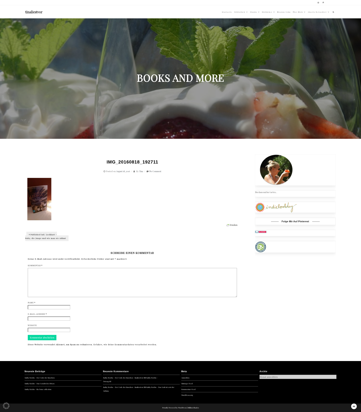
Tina (141, 171)
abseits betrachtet (317, 12)
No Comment (155, 171)
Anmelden (185, 378)
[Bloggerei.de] (260, 231)
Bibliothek (240, 12)
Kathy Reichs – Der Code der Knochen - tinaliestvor (123, 378)
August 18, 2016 (123, 171)
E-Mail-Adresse (37, 314)
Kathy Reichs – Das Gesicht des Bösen (39, 383)
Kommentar (35, 265)
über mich (298, 12)
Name (31, 302)
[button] (6, 406)
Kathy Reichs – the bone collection (38, 389)
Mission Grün (284, 12)
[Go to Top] (354, 406)
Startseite (227, 12)
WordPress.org (187, 395)
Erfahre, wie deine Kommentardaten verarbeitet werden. (125, 344)
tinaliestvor (34, 12)
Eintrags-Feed (187, 383)
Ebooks (253, 12)
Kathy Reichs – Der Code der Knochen (40, 378)
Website (32, 325)
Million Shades (193, 407)
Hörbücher (267, 12)
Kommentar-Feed (188, 389)
